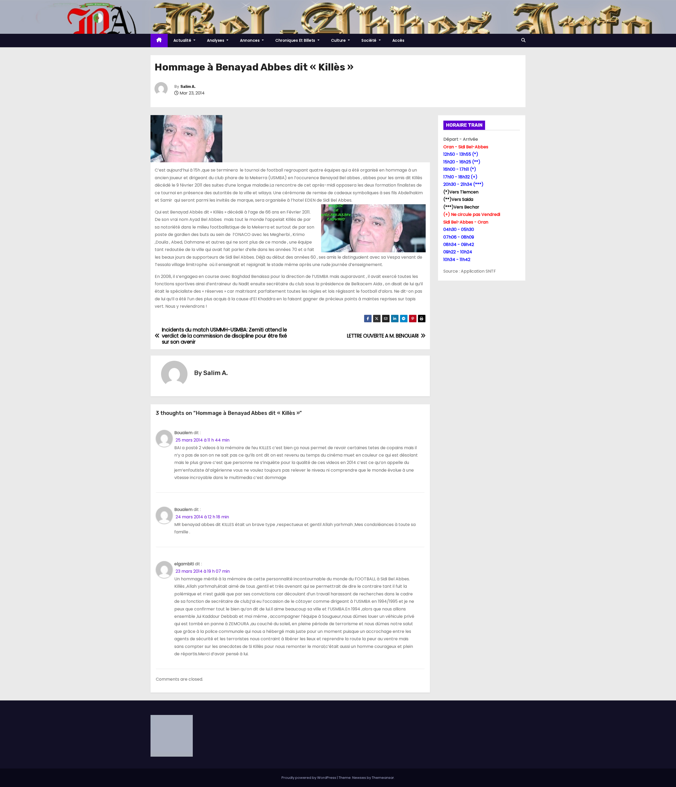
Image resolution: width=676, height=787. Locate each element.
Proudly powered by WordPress (309, 777)
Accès (398, 40)
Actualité (183, 40)
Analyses (216, 40)
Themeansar (383, 777)
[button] (523, 40)
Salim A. (187, 86)
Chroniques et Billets (295, 40)
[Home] (159, 40)
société (370, 40)
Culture (339, 40)
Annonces (250, 40)
